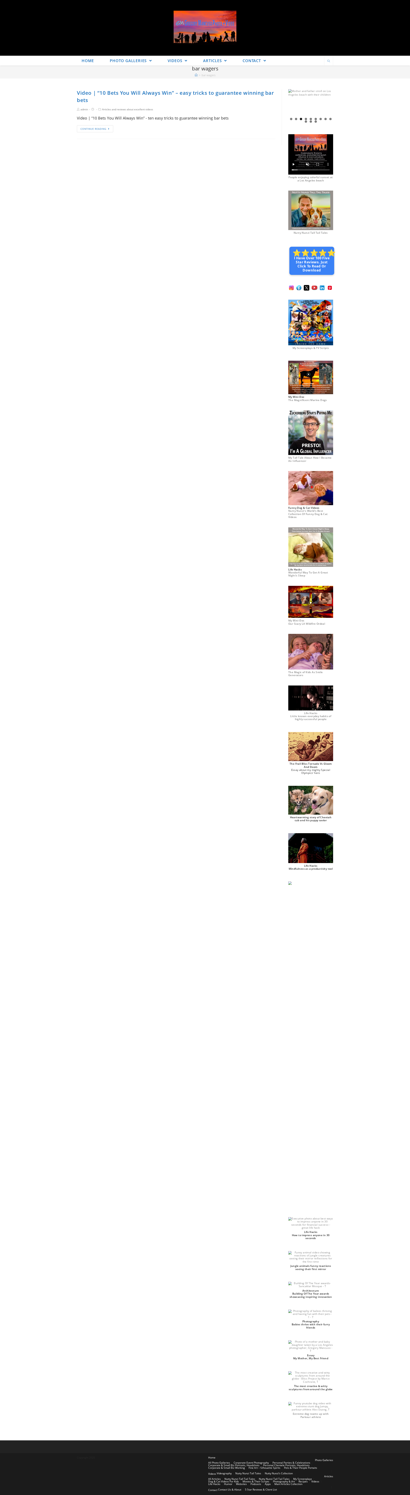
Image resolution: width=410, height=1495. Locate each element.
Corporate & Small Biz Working (226, 1468)
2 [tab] (296, 119)
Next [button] (328, 103)
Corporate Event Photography (251, 1462)
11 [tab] (311, 121)
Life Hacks (214, 1484)
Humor (228, 1484)
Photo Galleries (324, 1460)
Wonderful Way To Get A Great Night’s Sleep (308, 574)
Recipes (303, 1481)
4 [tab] (306, 119)
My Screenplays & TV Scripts (311, 348)
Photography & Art (284, 1481)
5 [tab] (311, 119)
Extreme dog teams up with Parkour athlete (311, 1415)
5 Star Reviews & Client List (261, 1489)
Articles (328, 1476)
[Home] (196, 75)
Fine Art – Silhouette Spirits (264, 1468)
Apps (268, 1484)
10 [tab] (306, 121)
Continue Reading (93, 128)
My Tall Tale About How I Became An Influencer (309, 459)
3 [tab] (301, 119)
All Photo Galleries (219, 1462)
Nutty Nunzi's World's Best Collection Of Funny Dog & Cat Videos (308, 514)
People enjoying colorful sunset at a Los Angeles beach (310, 178)
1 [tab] (291, 119)
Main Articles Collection (288, 1484)
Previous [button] (293, 103)
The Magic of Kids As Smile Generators (305, 673)
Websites (241, 1484)
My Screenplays (302, 1479)
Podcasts (255, 1484)
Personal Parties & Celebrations (291, 1462)
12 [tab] (316, 121)
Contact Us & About (229, 1489)
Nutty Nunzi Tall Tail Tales (311, 233)
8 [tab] (325, 119)
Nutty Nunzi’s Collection (279, 1473)
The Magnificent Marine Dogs (307, 400)
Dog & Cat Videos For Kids (223, 1481)
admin (84, 109)
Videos (212, 1474)
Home (211, 1457)
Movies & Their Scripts (256, 1481)
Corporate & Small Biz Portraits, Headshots (233, 1465)
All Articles (214, 1479)
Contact (212, 1490)
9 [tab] (330, 119)
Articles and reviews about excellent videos (127, 109)
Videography (224, 1473)
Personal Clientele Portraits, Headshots (286, 1465)
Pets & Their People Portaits (300, 1468)
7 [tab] (320, 119)
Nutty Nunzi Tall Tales (248, 1473)
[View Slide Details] (310, 103)
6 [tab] (316, 119)
